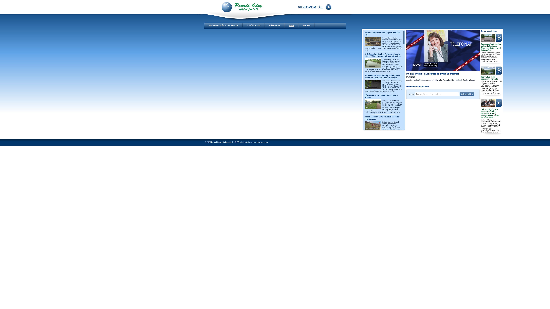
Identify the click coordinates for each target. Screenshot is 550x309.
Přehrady (274, 25)
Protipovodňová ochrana (223, 25)
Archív (307, 25)
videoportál (242, 7)
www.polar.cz (263, 142)
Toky (291, 25)
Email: (411, 94)
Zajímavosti (254, 25)
